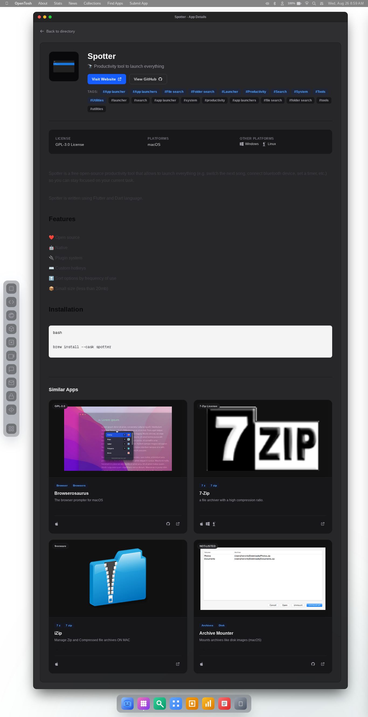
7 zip (214, 485)
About (42, 3)
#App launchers (145, 92)
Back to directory (60, 31)
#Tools (320, 92)
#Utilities (97, 100)
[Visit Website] (178, 524)
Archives (207, 625)
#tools (69, 509)
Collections (92, 3)
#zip (201, 509)
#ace (209, 509)
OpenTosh (23, 3)
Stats (58, 3)
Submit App (139, 3)
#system (59, 509)
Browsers (79, 485)
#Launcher (230, 92)
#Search (280, 92)
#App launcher (114, 92)
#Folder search (202, 92)
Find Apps (115, 3)
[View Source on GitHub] (168, 524)
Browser (62, 485)
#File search (174, 92)
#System (301, 92)
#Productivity (256, 92)
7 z (203, 485)
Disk (222, 625)
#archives (211, 649)
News (73, 3)
